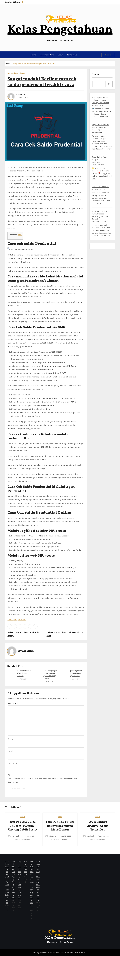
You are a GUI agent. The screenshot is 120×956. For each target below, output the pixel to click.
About (60, 55)
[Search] (109, 84)
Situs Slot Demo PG (100, 187)
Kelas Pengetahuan (60, 30)
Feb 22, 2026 (103, 836)
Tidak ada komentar (22, 839)
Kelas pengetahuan (17, 619)
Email (11, 751)
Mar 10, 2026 (66, 836)
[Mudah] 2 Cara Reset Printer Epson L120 (76, 673)
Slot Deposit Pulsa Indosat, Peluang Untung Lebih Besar (100, 100)
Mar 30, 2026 (28, 836)
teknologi (22, 73)
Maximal (21, 94)
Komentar (13, 703)
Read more (104, 116)
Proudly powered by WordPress (46, 952)
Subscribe (109, 55)
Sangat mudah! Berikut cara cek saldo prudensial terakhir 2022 (34, 64)
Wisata (22, 817)
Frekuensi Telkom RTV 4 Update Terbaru (24, 673)
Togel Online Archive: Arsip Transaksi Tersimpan (101, 159)
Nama (11, 739)
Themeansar (82, 952)
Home (33, 55)
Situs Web (12, 763)
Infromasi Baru (47, 55)
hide (20, 235)
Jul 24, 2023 (49, 681)
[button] (6, 55)
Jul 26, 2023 (22, 679)
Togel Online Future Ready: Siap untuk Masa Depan (100, 127)
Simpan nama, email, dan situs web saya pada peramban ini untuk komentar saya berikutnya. (42, 780)
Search (97, 74)
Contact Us (72, 55)
